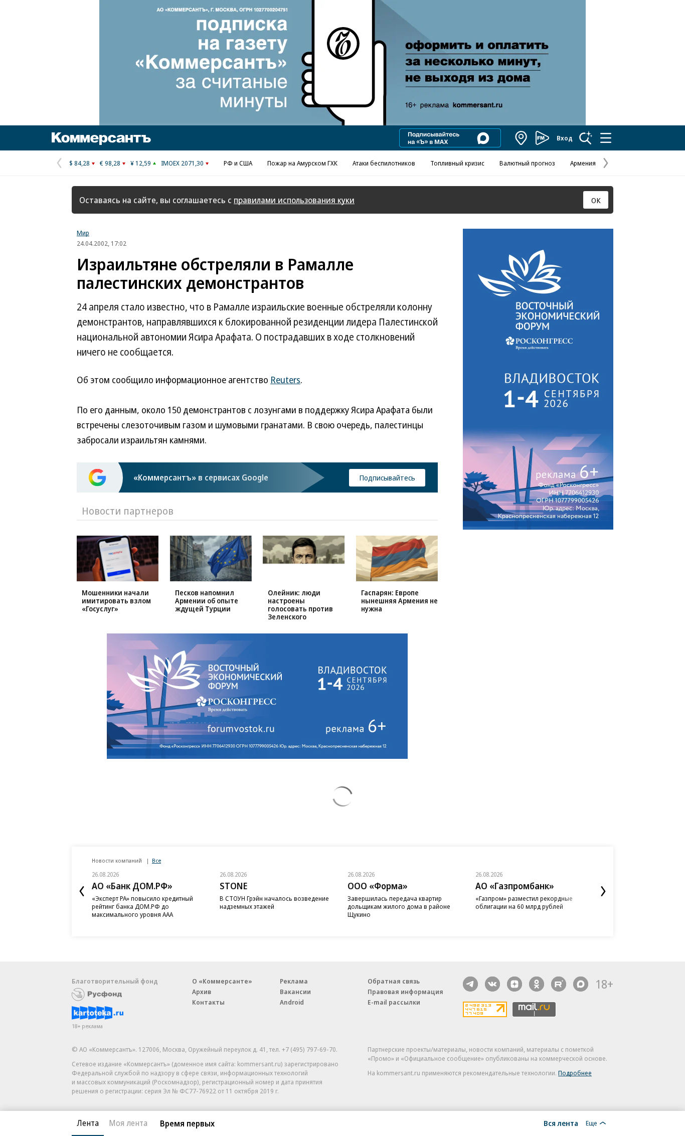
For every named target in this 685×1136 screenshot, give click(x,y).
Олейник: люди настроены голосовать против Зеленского (300, 604)
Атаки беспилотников (384, 163)
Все (156, 860)
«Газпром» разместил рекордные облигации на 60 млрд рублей (524, 902)
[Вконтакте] (492, 984)
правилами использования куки (294, 200)
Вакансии (295, 991)
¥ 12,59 (140, 163)
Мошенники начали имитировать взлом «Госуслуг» (116, 600)
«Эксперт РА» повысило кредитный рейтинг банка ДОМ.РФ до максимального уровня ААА (142, 906)
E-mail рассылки (394, 1002)
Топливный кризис (457, 163)
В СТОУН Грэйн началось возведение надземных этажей (274, 902)
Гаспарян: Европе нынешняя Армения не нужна (399, 600)
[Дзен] (514, 984)
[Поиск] (585, 137)
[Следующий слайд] (603, 891)
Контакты (208, 1002)
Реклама (294, 981)
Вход (565, 137)
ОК (596, 200)
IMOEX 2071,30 (182, 163)
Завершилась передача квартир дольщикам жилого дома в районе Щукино (399, 906)
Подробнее (575, 1072)
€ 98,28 (110, 163)
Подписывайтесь (387, 477)
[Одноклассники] (536, 984)
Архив (201, 991)
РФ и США (238, 163)
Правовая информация (405, 991)
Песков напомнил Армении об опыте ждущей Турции (206, 600)
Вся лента (561, 1123)
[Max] (580, 984)
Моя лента (128, 1122)
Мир (83, 232)
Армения (583, 163)
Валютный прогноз (527, 163)
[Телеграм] (470, 984)
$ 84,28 (79, 163)
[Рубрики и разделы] (605, 137)
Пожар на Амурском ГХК (302, 163)
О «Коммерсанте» (222, 981)
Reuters (285, 380)
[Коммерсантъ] (101, 138)
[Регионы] (521, 137)
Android (292, 1002)
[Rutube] (558, 984)
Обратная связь (394, 981)
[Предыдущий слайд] (82, 891)
